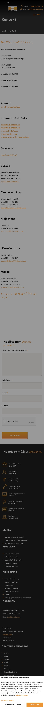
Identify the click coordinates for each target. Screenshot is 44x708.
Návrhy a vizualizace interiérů (16, 540)
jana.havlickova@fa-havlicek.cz (13, 261)
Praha (6, 653)
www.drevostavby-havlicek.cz (15, 137)
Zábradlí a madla (11, 557)
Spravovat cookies (7, 700)
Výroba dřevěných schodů (14, 537)
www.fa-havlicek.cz (10, 125)
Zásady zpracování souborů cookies (18, 598)
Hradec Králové (9, 675)
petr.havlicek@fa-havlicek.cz (12, 287)
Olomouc (7, 669)
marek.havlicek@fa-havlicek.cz (13, 207)
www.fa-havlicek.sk (10, 128)
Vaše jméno (7, 380)
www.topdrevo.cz (9, 134)
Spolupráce (9, 585)
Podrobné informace (21, 695)
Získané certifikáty (12, 579)
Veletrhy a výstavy (12, 582)
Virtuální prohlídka (12, 588)
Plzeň (6, 663)
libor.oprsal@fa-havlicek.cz (12, 231)
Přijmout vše (35, 704)
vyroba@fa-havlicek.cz (10, 181)
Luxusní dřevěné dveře (13, 560)
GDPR (7, 595)
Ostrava (7, 659)
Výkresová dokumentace (14, 543)
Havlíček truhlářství (9, 155)
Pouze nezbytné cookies (13, 704)
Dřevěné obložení (11, 566)
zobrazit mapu (7, 634)
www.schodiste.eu (9, 131)
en (8, 2)
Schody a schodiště (12, 554)
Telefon (5, 406)
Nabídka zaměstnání (13, 591)
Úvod (4, 31)
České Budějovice (10, 672)
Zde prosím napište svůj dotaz (14, 350)
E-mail (4, 393)
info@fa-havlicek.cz (36, 9)
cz (5, 2)
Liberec (6, 666)
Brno (6, 656)
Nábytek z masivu (11, 563)
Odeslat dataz (15, 435)
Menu (39, 14)
